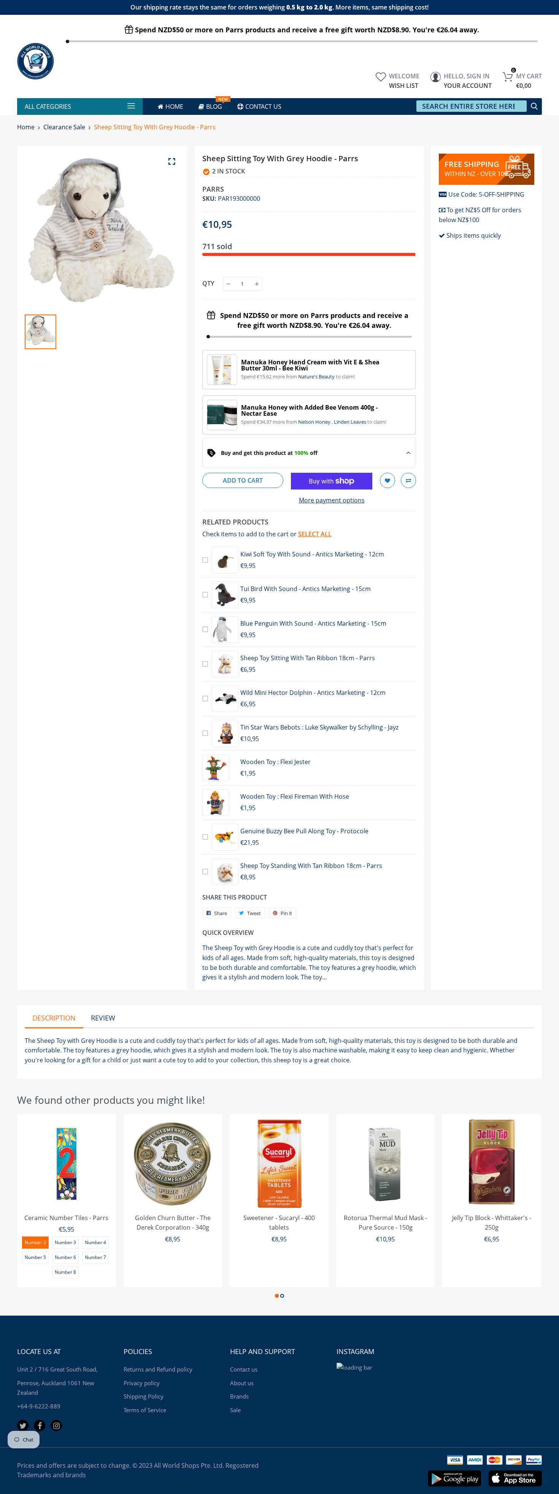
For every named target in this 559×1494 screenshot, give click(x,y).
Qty (208, 283)
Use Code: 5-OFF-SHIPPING (486, 194)
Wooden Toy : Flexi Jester (275, 762)
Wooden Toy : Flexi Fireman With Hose (294, 796)
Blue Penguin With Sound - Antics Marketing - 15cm (313, 623)
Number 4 (95, 1242)
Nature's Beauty (317, 376)
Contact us (243, 1369)
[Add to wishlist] (387, 480)
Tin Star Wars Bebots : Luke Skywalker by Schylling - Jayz (319, 727)
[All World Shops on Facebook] (39, 1425)
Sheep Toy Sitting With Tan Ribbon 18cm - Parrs (307, 658)
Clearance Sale (64, 127)
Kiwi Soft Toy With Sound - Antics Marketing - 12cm (312, 554)
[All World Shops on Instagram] (56, 1425)
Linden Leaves (350, 421)
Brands (239, 1396)
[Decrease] (228, 284)
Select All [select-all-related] (315, 534)
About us (242, 1383)
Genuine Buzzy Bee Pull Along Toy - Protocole (304, 831)
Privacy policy (142, 1383)
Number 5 (35, 1257)
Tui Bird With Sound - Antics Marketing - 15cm (305, 589)
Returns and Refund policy (158, 1369)
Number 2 (35, 1242)
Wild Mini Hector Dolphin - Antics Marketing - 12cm (313, 692)
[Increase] (257, 284)
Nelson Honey (315, 421)
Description (54, 1017)
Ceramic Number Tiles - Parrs (66, 1218)
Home (26, 127)
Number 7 (95, 1257)
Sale (235, 1410)
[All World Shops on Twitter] (23, 1425)
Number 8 (65, 1272)
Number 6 (65, 1257)
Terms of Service (145, 1410)
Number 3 (65, 1242)
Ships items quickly (473, 235)
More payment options (332, 500)
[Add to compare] (408, 480)
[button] (277, 1296)
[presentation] (32, 1207)
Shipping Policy (144, 1396)
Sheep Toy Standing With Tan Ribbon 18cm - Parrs (311, 865)
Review (103, 1017)
